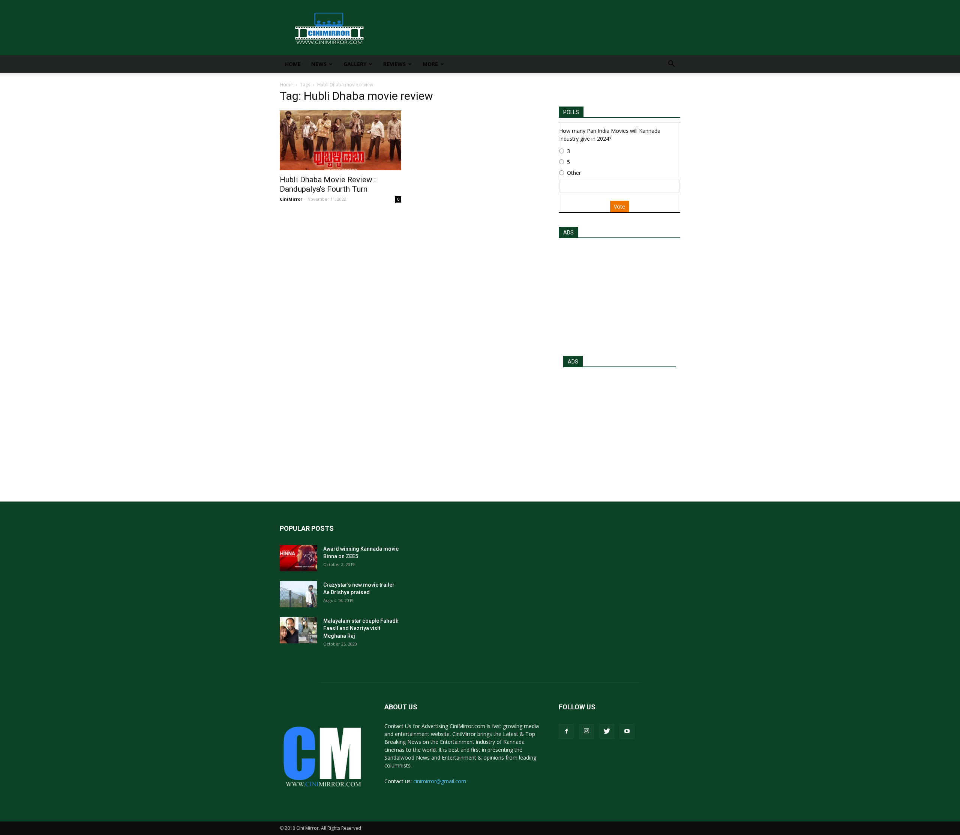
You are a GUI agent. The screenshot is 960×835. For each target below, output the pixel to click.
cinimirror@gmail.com (439, 781)
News (319, 64)
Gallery (355, 64)
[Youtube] (627, 731)
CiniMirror (291, 199)
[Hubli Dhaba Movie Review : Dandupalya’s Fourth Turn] (340, 140)
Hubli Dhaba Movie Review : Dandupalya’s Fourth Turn (328, 184)
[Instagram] (586, 731)
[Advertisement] (619, 295)
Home (293, 64)
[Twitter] (606, 731)
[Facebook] (566, 731)
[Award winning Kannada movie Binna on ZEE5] (298, 558)
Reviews (394, 64)
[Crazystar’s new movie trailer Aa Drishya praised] (298, 594)
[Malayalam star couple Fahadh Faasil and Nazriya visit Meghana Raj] (298, 630)
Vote (619, 206)
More (430, 64)
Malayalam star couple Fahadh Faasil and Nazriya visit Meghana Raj (361, 628)
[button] (671, 64)
